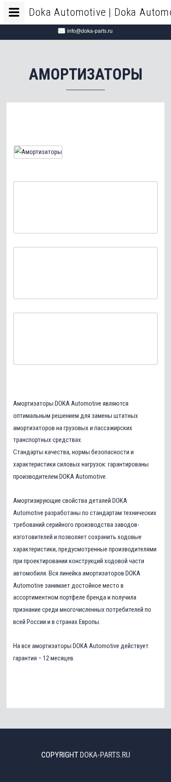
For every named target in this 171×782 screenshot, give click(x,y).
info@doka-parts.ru (90, 31)
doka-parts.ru (105, 754)
